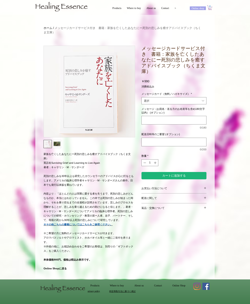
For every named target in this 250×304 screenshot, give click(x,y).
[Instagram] (197, 286)
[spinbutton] (150, 163)
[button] (210, 7)
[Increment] (155, 163)
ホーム (48, 28)
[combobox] (173, 100)
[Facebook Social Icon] (206, 286)
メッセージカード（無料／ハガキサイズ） (166, 93)
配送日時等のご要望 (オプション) (160, 134)
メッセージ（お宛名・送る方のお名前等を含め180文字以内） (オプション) (173, 110)
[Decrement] (144, 163)
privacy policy (94, 291)
